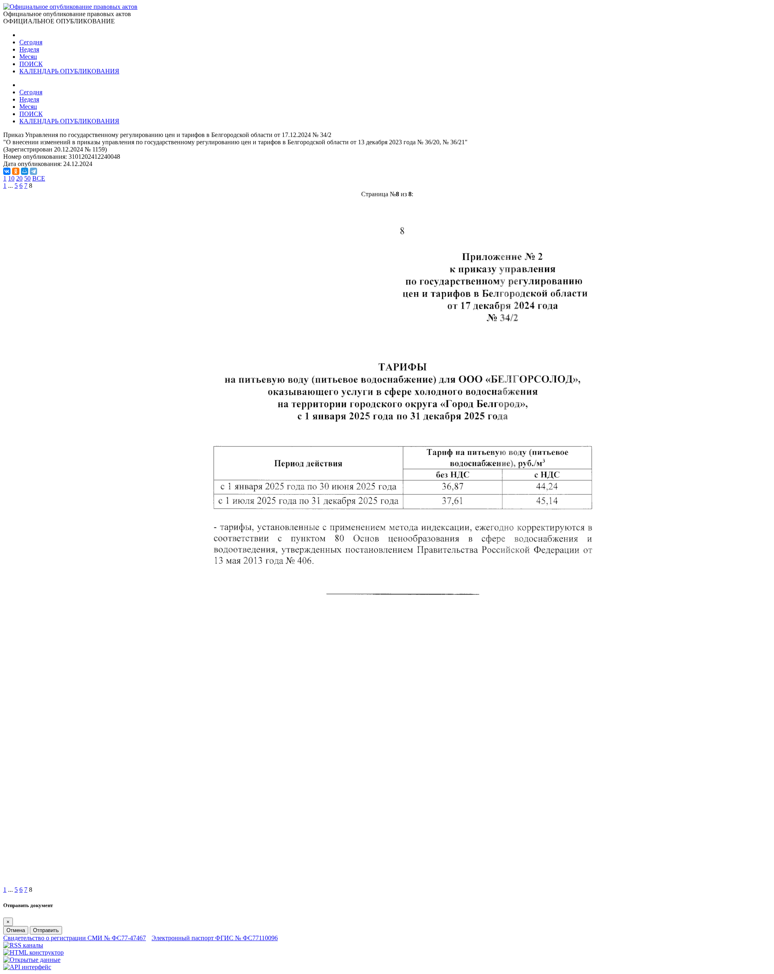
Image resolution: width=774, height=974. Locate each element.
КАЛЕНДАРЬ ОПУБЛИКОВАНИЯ (69, 71)
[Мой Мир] (24, 171)
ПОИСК (31, 63)
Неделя (29, 49)
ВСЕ (38, 178)
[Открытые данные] (31, 959)
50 (27, 178)
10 (11, 178)
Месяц (28, 56)
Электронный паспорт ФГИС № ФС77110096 (215, 938)
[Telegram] (33, 171)
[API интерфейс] (27, 967)
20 (19, 178)
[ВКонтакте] (6, 171)
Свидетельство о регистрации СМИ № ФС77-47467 (74, 938)
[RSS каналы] (23, 945)
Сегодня (30, 42)
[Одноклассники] (15, 171)
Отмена (15, 930)
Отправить (46, 930)
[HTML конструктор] (33, 952)
